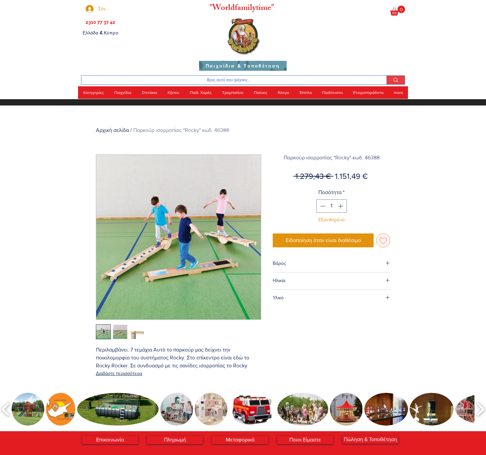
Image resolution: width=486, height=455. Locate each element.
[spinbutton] (332, 206)
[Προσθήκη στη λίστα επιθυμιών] (383, 240)
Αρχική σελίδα (112, 130)
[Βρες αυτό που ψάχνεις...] (395, 80)
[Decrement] (322, 206)
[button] (397, 11)
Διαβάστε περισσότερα (119, 373)
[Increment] (341, 206)
